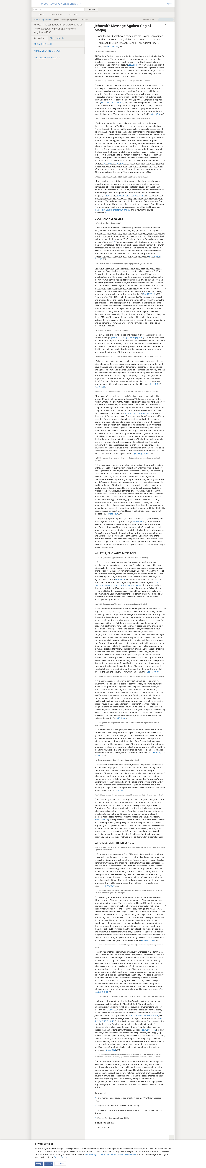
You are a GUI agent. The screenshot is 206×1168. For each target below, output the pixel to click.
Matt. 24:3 (107, 195)
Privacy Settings (61, 1157)
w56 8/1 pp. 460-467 (43, 19)
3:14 (156, 1015)
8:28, (109, 1021)
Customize (60, 1163)
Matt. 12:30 (113, 513)
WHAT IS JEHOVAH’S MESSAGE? (47, 51)
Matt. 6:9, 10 (146, 413)
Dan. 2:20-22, (107, 163)
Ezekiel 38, (151, 671)
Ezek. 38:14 (120, 579)
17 (136, 65)
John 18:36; (130, 413)
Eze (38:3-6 (137, 521)
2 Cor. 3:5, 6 (111, 1050)
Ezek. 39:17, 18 (122, 790)
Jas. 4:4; (137, 453)
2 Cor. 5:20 (111, 1009)
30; (100, 1021)
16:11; (124, 337)
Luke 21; (128, 195)
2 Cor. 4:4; (131, 337)
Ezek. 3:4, (105, 885)
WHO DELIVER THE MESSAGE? (47, 57)
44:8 (154, 1030)
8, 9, (103, 992)
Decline (49, 1163)
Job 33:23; (142, 1015)
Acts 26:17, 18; (155, 256)
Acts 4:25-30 (100, 387)
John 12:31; (116, 337)
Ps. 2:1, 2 (154, 384)
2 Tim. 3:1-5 (137, 195)
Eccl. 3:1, (131, 65)
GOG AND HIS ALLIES (43, 44)
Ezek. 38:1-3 (112, 46)
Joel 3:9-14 (120, 718)
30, (120, 163)
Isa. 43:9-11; (147, 1030)
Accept (39, 1163)
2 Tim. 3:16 (118, 102)
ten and (130, 585)
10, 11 (112, 885)
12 (154, 294)
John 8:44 (145, 453)
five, (125, 585)
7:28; (104, 1021)
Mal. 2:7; (133, 1015)
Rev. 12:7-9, (148, 294)
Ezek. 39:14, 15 (101, 819)
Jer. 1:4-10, (145, 940)
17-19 (152, 940)
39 (128, 210)
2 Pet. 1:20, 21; (107, 102)
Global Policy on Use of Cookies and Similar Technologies (110, 1154)
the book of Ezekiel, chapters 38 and (111, 210)
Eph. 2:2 (139, 337)
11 (106, 992)
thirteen (138, 585)
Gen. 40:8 (155, 114)
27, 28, (116, 163)
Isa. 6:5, (98, 992)
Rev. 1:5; (150, 1015)
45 (123, 163)
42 (112, 1021)
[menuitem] (172, 9)
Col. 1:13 (98, 259)
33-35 (100, 755)
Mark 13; (120, 195)
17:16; (138, 413)
